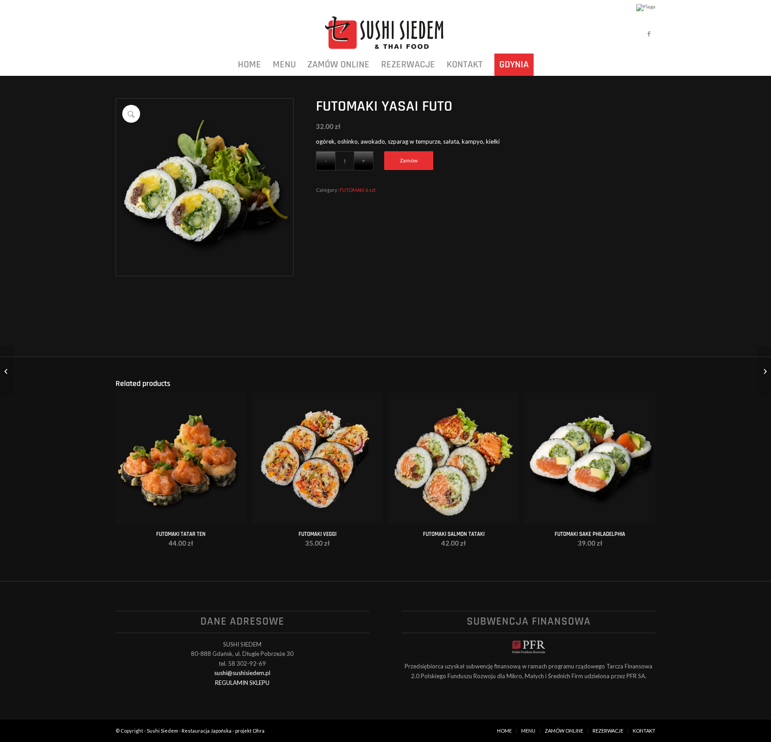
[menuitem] (249, 65)
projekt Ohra (250, 731)
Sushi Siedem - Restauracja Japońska (189, 731)
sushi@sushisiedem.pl (242, 672)
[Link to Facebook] (648, 33)
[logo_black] (385, 33)
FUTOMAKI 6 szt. (358, 190)
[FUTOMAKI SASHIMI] (764, 371)
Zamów (409, 160)
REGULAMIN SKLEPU (242, 682)
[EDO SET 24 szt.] (7, 371)
